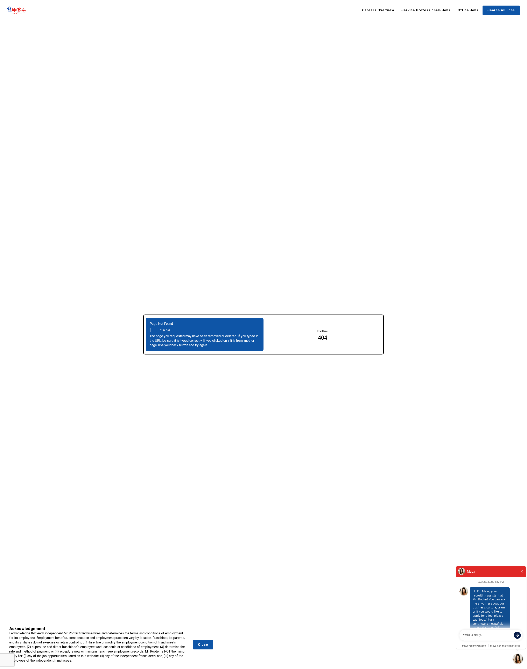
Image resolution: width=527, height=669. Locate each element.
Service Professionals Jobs (425, 10)
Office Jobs (468, 10)
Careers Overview (378, 10)
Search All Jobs (501, 10)
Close (203, 645)
